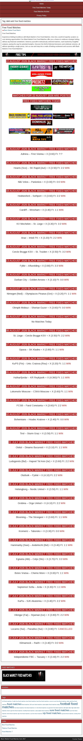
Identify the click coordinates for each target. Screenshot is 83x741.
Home (41, 4)
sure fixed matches (59, 710)
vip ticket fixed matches (67, 713)
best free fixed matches (43, 701)
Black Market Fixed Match (12, 30)
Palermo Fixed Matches (9, 728)
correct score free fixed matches (57, 701)
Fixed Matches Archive (41, 12)
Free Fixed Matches (11, 27)
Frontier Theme (77, 739)
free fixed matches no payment (45, 707)
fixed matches (14, 704)
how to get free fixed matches (14, 710)
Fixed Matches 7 (7, 731)
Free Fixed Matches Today (42, 8)
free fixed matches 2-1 (30, 707)
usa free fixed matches (36, 713)
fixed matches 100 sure (28, 704)
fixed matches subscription (42, 704)
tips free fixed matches (24, 713)
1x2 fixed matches (7, 701)
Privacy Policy (41, 16)
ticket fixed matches (12, 713)
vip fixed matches (52, 713)
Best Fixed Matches (8, 725)
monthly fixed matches (29, 710)
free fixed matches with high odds (62, 707)
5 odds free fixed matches (19, 701)
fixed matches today (54, 704)
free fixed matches (19, 707)
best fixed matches (31, 701)
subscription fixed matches (42, 710)
